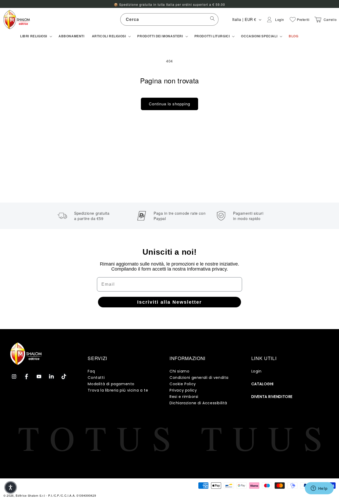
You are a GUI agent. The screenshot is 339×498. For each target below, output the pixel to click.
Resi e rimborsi (184, 396)
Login (256, 371)
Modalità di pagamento (111, 384)
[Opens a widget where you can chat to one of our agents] (319, 488)
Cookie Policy (183, 384)
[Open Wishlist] (292, 19)
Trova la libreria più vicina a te (118, 390)
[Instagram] (14, 376)
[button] (35, 36)
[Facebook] (26, 376)
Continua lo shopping (169, 103)
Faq (91, 371)
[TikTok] (64, 376)
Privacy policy (183, 390)
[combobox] (169, 19)
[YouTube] (39, 376)
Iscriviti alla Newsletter (169, 302)
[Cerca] (212, 19)
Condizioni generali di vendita (199, 377)
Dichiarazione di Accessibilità (198, 403)
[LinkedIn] (51, 376)
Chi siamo (179, 371)
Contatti (96, 377)
